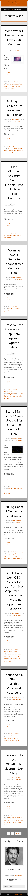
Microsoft (15, 81)
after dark (16, 488)
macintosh (6, 658)
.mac (9, 233)
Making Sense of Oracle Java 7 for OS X (14, 511)
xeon (16, 153)
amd (9, 817)
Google (10, 735)
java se (20, 554)
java (22, 393)
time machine (7, 237)
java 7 (9, 395)
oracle (20, 396)
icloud (5, 738)
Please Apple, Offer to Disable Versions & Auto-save (14, 683)
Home (12, 9)
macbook (9, 84)
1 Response (19, 279)
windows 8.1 (7, 88)
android (10, 737)
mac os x (14, 310)
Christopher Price (15, 49)
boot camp (17, 83)
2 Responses (19, 522)
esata (5, 150)
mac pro (8, 152)
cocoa (19, 553)
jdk (5, 396)
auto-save (18, 737)
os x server (7, 660)
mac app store (10, 656)
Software (15, 306)
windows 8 (16, 742)
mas (11, 658)
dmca (9, 654)
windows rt (13, 88)
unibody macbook (15, 86)
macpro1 (12, 152)
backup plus (17, 308)
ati (15, 817)
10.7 (9, 148)
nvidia (13, 820)
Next (18, 833)
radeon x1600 (18, 822)
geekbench (10, 150)
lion (18, 150)
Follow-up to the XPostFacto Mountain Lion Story (14, 764)
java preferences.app (17, 395)
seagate (11, 311)
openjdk (14, 558)
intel (15, 150)
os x (21, 84)
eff (22, 553)
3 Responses (16, 50)
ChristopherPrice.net (14, 2)
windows (9, 560)
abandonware (14, 653)
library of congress (16, 654)
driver (5, 310)
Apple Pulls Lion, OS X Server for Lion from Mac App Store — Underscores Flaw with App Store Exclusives (14, 591)
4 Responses (19, 354)
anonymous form (18, 875)
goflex (9, 310)
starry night (7, 493)
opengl (17, 820)
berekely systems (8, 490)
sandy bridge (7, 86)
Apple (10, 81)
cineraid (20, 148)
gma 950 (9, 819)
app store (20, 653)
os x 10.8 (11, 822)
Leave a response (19, 204)
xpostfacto (20, 153)
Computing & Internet (18, 147)
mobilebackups (8, 235)
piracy (11, 660)
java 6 (5, 395)
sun (8, 398)
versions (6, 742)
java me (16, 554)
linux (10, 556)
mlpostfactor (18, 152)
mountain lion (15, 84)
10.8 (9, 83)
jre (7, 396)
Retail (10, 651)
